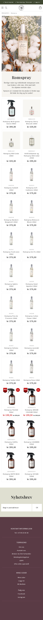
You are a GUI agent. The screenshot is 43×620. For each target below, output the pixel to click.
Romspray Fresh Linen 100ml (11, 253)
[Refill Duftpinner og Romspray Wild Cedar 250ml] (31, 140)
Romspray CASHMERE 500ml (31, 443)
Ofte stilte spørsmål (21, 564)
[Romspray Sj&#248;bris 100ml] (11, 271)
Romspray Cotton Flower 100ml (31, 317)
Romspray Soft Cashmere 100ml (32, 189)
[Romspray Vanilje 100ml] (11, 367)
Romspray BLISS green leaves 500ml (11, 123)
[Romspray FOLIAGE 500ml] (11, 397)
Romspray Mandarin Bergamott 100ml (11, 221)
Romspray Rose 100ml (32, 380)
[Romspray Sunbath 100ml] (11, 174)
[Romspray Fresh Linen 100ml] (11, 239)
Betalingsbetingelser (21, 557)
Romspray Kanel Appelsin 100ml (32, 285)
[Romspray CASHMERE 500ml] (31, 429)
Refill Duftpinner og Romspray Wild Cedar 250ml (31, 156)
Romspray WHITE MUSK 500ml (11, 475)
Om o (21, 547)
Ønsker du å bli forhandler (21, 554)
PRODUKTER (5, 13)
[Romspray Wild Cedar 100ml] (11, 140)
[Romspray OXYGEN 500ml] (31, 461)
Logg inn (37, 2)
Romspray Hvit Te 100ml (31, 252)
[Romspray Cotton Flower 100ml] (31, 303)
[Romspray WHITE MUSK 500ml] (11, 461)
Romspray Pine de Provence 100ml (11, 317)
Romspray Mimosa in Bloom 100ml (31, 221)
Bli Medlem (21, 584)
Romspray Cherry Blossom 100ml (31, 123)
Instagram (21, 597)
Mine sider (29, 2)
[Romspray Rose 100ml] (31, 367)
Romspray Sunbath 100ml (11, 189)
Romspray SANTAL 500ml (11, 443)
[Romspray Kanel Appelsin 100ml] (31, 271)
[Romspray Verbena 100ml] (11, 335)
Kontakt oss (21, 550)
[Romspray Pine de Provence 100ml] (11, 303)
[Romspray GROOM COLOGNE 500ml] (31, 397)
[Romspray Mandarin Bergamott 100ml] (11, 207)
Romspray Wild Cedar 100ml (11, 155)
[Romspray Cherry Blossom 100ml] (31, 108)
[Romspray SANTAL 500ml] (11, 429)
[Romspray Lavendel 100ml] (31, 335)
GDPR (21, 561)
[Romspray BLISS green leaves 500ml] (11, 108)
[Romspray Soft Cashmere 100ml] (31, 174)
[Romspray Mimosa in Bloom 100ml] (31, 207)
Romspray (14, 13)
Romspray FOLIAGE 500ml (11, 411)
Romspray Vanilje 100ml (11, 380)
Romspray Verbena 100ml (11, 349)
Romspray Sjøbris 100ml (11, 285)
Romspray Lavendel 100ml (32, 349)
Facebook (21, 594)
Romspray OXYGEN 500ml (31, 475)
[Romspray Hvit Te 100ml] (31, 239)
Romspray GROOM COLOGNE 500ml (31, 411)
